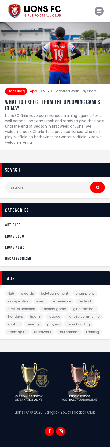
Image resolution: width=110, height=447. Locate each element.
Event (41, 301)
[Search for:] (55, 187)
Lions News (15, 247)
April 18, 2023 (41, 91)
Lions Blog (16, 91)
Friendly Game (54, 308)
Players (53, 324)
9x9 (11, 293)
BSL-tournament (54, 293)
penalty (33, 324)
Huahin (35, 316)
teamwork (42, 331)
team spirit (17, 331)
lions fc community (83, 316)
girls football (84, 308)
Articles (12, 225)
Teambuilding (78, 324)
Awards (27, 293)
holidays (15, 316)
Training (92, 331)
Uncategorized (18, 258)
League (54, 316)
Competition (18, 301)
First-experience (21, 308)
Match (13, 324)
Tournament (68, 331)
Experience (62, 301)
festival (84, 301)
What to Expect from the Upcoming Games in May (52, 105)
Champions (84, 293)
